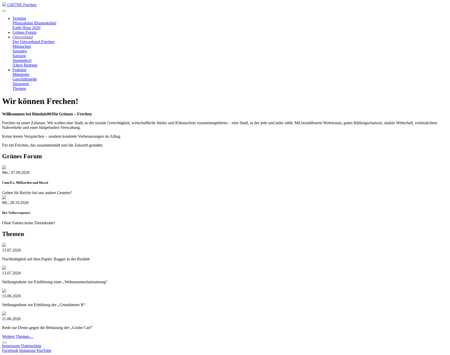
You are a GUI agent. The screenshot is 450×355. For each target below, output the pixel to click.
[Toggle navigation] (4, 11)
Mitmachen (21, 46)
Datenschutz (31, 346)
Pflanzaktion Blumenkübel (34, 23)
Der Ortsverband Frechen (33, 42)
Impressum (11, 346)
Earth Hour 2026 (26, 27)
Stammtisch (22, 60)
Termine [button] (19, 18)
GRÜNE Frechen (21, 5)
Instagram (27, 350)
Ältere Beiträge (25, 65)
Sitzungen (20, 84)
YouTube (43, 350)
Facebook (10, 350)
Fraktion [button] (19, 70)
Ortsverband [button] (22, 37)
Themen (19, 88)
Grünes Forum (24, 32)
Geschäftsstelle (24, 79)
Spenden (19, 51)
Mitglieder (20, 74)
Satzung (19, 56)
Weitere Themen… (17, 336)
